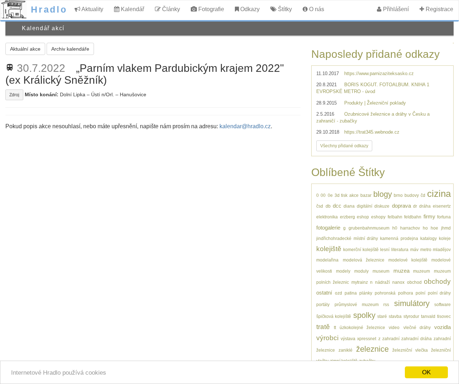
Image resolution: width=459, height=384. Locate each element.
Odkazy (249, 9)
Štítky (284, 9)
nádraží (382, 282)
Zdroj (14, 94)
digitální (364, 206)
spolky (364, 315)
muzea (401, 271)
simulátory (412, 303)
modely (343, 271)
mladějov (442, 249)
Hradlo (49, 9)
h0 (394, 228)
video (394, 327)
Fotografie (210, 9)
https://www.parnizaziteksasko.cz (379, 73)
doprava (401, 206)
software (442, 304)
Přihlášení (395, 9)
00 (323, 195)
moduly (361, 271)
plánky (365, 293)
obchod (414, 282)
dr (415, 206)
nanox (398, 282)
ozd (338, 293)
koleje (445, 238)
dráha (425, 206)
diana (349, 206)
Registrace (438, 9)
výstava (348, 338)
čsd (319, 206)
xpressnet (366, 338)
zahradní (390, 338)
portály (323, 304)
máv (414, 249)
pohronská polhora (394, 293)
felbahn (395, 216)
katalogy (428, 238)
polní (420, 293)
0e (330, 195)
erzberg (347, 216)
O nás (316, 9)
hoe (434, 228)
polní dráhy (439, 293)
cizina (439, 194)
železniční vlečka (410, 350)
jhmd (446, 228)
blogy (382, 194)
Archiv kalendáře (70, 49)
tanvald (428, 316)
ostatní (324, 293)
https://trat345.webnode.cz (371, 132)
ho (425, 228)
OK (426, 372)
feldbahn (412, 216)
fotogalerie (328, 228)
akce (354, 195)
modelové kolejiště (407, 260)
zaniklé (345, 350)
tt (335, 327)
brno (398, 195)
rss (386, 304)
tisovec (444, 316)
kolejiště (328, 249)
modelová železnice (363, 260)
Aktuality (91, 9)
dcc (337, 206)
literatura (399, 249)
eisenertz (442, 206)
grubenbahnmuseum (369, 228)
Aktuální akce (25, 49)
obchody (437, 281)
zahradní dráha (416, 338)
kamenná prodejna (399, 238)
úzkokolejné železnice (362, 327)
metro (425, 249)
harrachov (410, 228)
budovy (411, 195)
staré (382, 316)
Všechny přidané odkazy (344, 145)
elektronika (327, 216)
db (328, 206)
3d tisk (341, 195)
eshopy (378, 216)
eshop (363, 216)
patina (351, 293)
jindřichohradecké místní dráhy (347, 238)
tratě (323, 326)
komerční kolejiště (361, 249)
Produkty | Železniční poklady (375, 103)
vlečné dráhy (417, 327)
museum (381, 271)
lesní (384, 249)
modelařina (327, 260)
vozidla (442, 327)
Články (170, 9)
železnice (372, 348)
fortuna (444, 216)
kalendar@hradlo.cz (245, 126)
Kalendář (131, 9)
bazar (366, 195)
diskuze (381, 206)
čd (423, 195)
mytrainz (359, 282)
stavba (395, 316)
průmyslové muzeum (357, 304)
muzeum (421, 271)
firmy (429, 216)
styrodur (411, 316)
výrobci (327, 338)
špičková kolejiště (333, 316)
